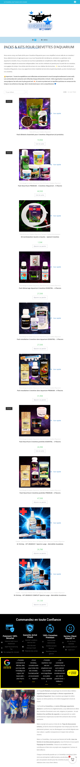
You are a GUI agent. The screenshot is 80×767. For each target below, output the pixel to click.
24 (71, 92)
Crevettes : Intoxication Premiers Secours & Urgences (29, 541)
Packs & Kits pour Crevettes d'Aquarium (27, 48)
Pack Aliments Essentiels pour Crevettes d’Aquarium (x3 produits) (40, 135)
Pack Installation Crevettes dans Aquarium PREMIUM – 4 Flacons (40, 390)
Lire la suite (40, 144)
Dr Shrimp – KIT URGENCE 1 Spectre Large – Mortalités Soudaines (40, 544)
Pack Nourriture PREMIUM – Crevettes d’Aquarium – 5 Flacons (40, 186)
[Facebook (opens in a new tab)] (74, 2)
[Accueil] (4, 48)
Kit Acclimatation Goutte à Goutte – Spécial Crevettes (40, 237)
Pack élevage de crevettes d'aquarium (29, 183)
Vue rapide (57, 113)
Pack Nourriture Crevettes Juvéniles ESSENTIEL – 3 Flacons (40, 442)
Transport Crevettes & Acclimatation (50, 234)
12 (68, 92)
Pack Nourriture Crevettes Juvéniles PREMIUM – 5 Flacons (40, 493)
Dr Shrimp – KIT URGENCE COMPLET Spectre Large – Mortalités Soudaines (40, 595)
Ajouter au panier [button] (40, 246)
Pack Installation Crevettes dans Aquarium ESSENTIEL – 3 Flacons (40, 339)
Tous (74, 92)
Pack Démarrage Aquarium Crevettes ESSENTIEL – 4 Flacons (40, 288)
